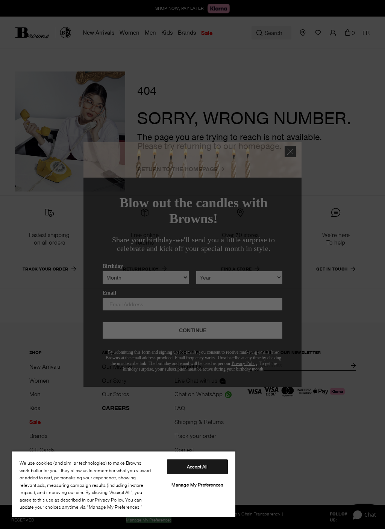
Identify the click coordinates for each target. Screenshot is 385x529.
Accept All (197, 467)
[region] (123, 484)
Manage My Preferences (197, 485)
